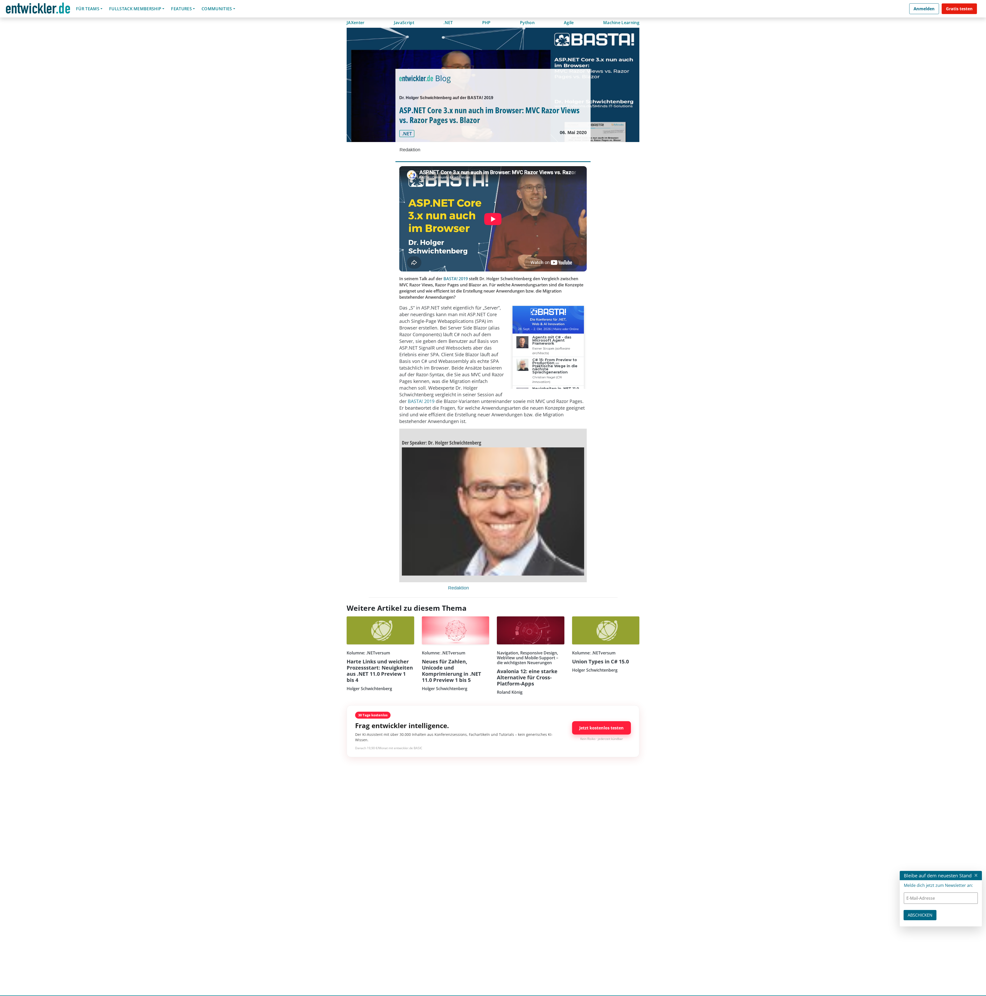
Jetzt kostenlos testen (601, 728)
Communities (217, 9)
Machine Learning (621, 22)
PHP (486, 22)
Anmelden (924, 9)
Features (181, 9)
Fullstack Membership (135, 9)
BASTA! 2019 (455, 278)
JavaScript (404, 22)
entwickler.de (38, 10)
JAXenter (356, 22)
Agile (569, 22)
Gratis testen (959, 9)
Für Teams (87, 9)
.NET (448, 22)
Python (527, 22)
